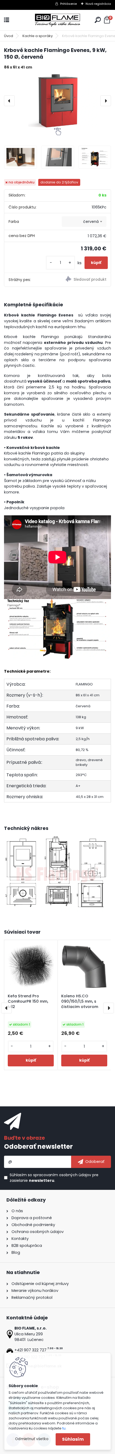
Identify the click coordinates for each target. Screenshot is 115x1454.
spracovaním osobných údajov (62, 1175)
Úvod (8, 35)
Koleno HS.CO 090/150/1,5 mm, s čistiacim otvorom (79, 1001)
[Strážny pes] (84, 279)
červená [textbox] (91, 221)
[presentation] (9, 100)
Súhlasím (73, 1439)
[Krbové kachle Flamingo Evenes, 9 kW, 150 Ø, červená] (57, 100)
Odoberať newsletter (38, 1146)
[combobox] (84, 221)
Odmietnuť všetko (31, 1438)
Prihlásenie (68, 4)
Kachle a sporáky (37, 35)
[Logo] (57, 20)
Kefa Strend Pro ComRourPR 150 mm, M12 (28, 1001)
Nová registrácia (98, 4)
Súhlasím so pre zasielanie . (54, 1177)
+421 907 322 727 (30, 1350)
